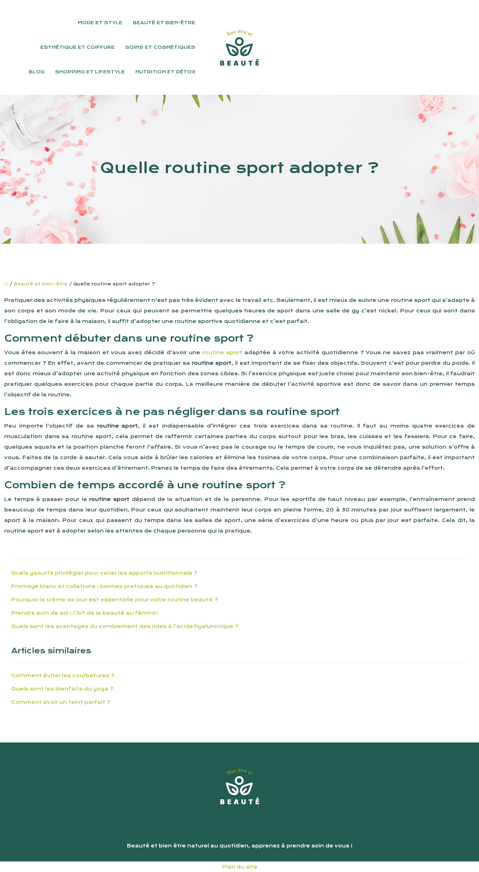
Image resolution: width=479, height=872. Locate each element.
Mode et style (100, 22)
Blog (37, 71)
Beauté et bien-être (164, 22)
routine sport (222, 352)
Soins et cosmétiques (160, 47)
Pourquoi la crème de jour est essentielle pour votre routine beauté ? (114, 599)
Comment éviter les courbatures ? (63, 675)
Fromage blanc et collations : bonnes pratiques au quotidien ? (104, 586)
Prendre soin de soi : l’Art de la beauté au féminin (84, 613)
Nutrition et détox (165, 71)
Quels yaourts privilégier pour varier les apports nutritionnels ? (104, 573)
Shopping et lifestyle (90, 71)
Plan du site (239, 867)
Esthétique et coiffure (77, 47)
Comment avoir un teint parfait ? (60, 702)
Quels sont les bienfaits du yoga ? (62, 689)
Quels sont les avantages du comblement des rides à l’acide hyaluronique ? (125, 626)
